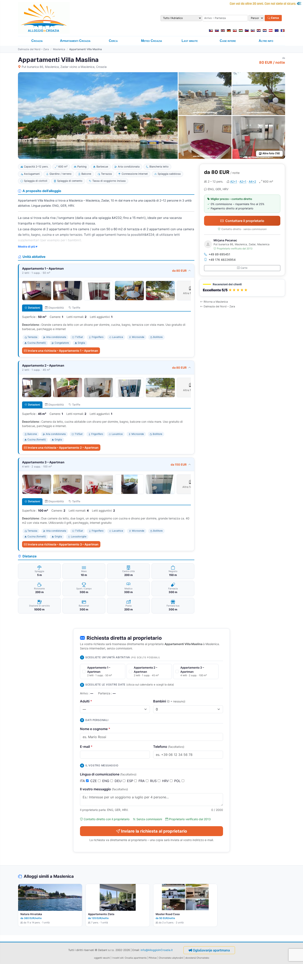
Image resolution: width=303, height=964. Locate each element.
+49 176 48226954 (222, 259)
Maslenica (59, 49)
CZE (94, 781)
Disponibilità (56, 307)
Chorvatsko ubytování (171, 957)
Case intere (228, 40)
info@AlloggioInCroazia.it (157, 950)
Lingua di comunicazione (108, 774)
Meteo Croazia (151, 40)
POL (178, 781)
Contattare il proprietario (244, 221)
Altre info (266, 40)
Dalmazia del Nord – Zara (33, 49)
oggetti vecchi (102, 957)
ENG (106, 781)
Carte (244, 267)
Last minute (190, 40)
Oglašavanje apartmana (211, 950)
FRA (142, 781)
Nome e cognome (95, 729)
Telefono (168, 747)
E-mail (86, 747)
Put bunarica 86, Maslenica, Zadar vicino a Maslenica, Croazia (64, 66)
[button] (242, 288)
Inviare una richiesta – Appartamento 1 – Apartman (63, 350)
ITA (83, 781)
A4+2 (252, 181)
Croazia (37, 40)
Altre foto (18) (271, 153)
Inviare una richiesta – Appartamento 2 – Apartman (63, 447)
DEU (119, 781)
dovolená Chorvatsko (197, 957)
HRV (166, 781)
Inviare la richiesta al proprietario (154, 831)
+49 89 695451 (219, 254)
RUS (154, 781)
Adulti (86, 701)
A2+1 (233, 181)
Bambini (169, 701)
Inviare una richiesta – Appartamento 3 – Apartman (63, 544)
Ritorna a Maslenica (216, 301)
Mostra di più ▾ (27, 246)
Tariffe (76, 307)
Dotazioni (34, 307)
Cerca (274, 18)
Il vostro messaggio (104, 789)
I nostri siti (117, 957)
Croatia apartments (136, 957)
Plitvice (153, 957)
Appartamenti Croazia (75, 40)
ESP (130, 781)
